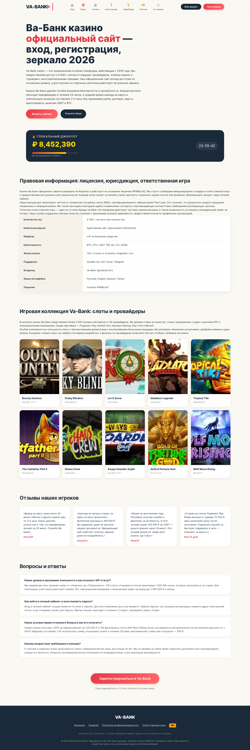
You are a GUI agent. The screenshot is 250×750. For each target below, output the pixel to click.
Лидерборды (128, 6)
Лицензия (79, 725)
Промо (83, 6)
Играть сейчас (42, 114)
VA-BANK (38, 7)
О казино (95, 6)
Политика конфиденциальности (120, 725)
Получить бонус (73, 113)
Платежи (143, 6)
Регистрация (213, 6)
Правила (93, 725)
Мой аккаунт (191, 6)
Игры (72, 6)
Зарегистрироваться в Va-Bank (125, 678)
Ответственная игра (154, 725)
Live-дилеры (158, 6)
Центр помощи (111, 6)
